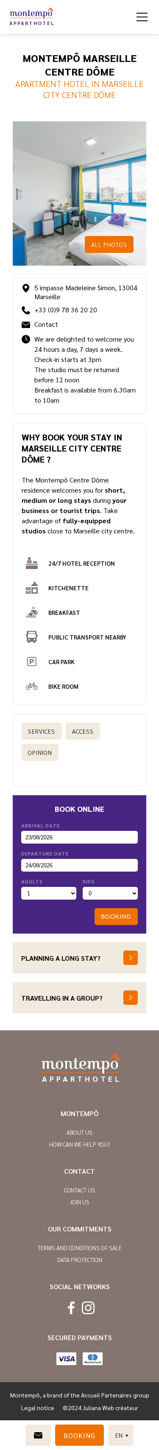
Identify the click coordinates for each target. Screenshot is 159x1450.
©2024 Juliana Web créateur (100, 1407)
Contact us (79, 1190)
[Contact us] (38, 1435)
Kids (89, 881)
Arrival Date (40, 825)
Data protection (79, 1259)
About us (79, 1132)
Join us (79, 1202)
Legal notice (37, 1407)
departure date (45, 853)
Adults (32, 881)
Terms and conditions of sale (80, 1247)
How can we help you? (79, 1144)
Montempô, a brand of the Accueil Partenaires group (79, 1395)
